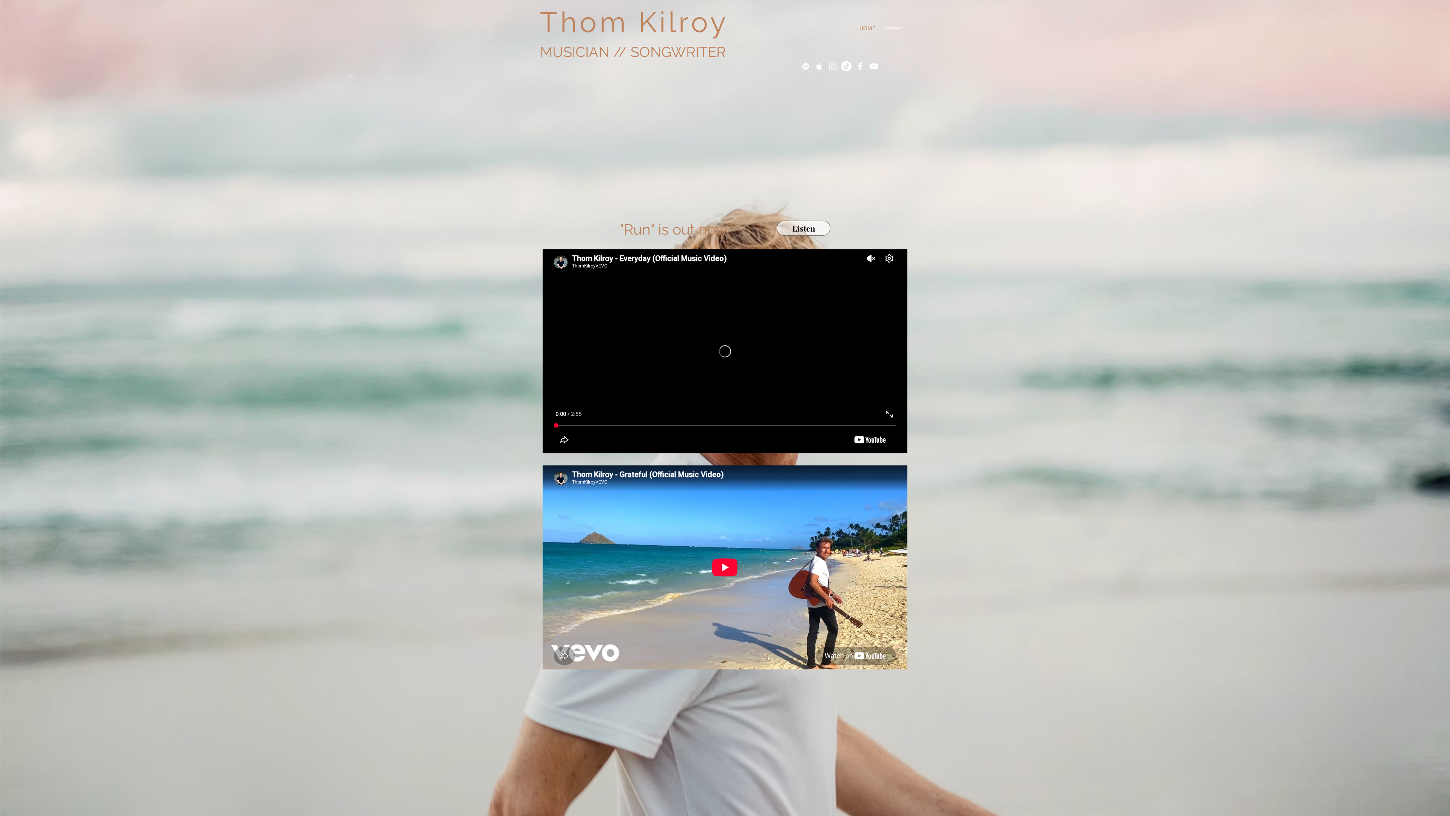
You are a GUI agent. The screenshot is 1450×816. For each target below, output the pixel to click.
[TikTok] (846, 66)
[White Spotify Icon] (806, 66)
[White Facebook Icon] (860, 66)
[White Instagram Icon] (833, 66)
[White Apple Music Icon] (819, 66)
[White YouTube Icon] (873, 66)
